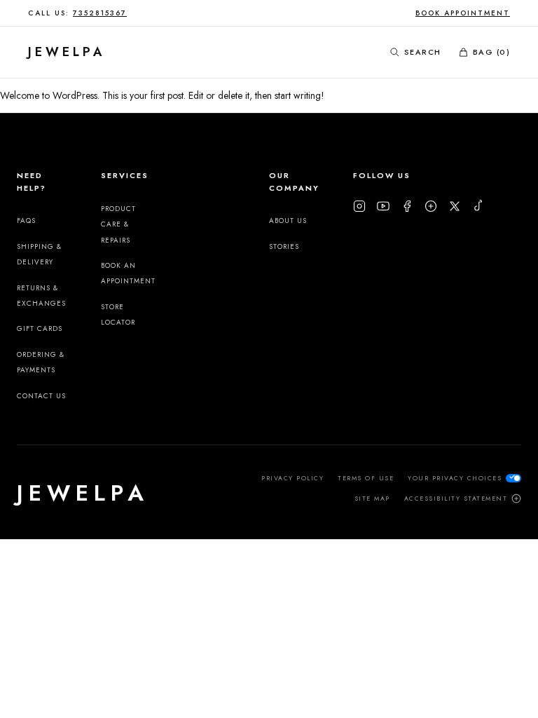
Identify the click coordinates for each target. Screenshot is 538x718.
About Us (288, 220)
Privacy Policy (292, 477)
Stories (284, 246)
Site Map (372, 498)
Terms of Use (366, 477)
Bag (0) (492, 51)
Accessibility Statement (456, 498)
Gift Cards (39, 328)
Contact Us (41, 396)
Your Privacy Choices (455, 477)
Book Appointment (462, 13)
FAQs (26, 220)
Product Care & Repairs (118, 224)
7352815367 (100, 13)
